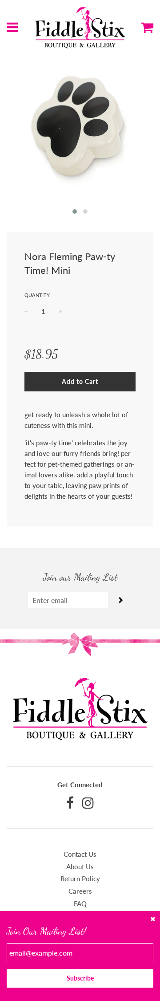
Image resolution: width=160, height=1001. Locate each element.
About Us (80, 867)
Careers (80, 891)
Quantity (37, 295)
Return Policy (80, 879)
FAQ (80, 903)
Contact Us (80, 854)
